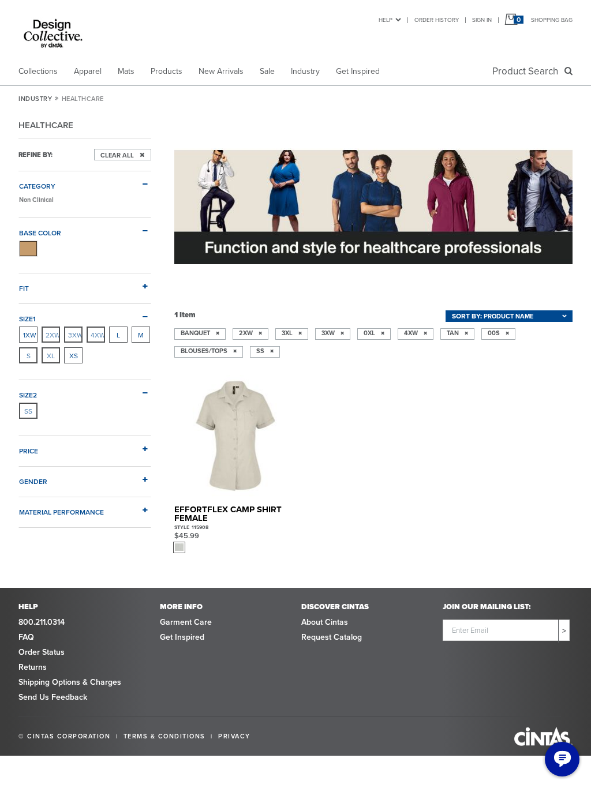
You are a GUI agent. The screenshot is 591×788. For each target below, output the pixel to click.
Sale (267, 71)
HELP (385, 20)
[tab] (85, 181)
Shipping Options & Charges (69, 682)
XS (73, 356)
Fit (24, 287)
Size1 (27, 318)
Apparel (88, 71)
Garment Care (186, 622)
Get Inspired (358, 71)
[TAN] (28, 248)
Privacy (234, 736)
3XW (75, 335)
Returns (32, 667)
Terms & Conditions (164, 736)
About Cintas (324, 622)
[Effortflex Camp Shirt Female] (235, 436)
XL (51, 356)
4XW (97, 335)
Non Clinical (36, 199)
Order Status (41, 652)
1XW (29, 335)
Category (37, 185)
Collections (38, 71)
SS (28, 411)
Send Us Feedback (52, 697)
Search (527, 71)
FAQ (26, 637)
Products (166, 71)
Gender (33, 481)
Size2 (28, 394)
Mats (126, 71)
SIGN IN (482, 20)
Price (28, 450)
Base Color (40, 232)
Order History (436, 20)
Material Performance (61, 511)
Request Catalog (331, 637)
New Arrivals (221, 71)
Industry (305, 71)
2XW (52, 335)
